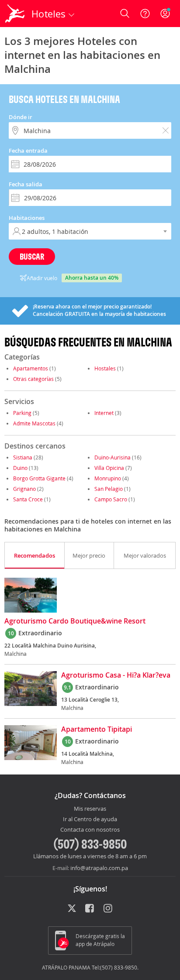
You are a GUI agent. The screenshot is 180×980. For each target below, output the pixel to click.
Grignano (24, 488)
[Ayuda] (145, 13)
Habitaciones (27, 218)
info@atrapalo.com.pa (99, 868)
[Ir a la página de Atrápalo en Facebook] (90, 909)
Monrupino (107, 478)
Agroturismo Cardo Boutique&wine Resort (74, 621)
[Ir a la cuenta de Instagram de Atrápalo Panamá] (109, 909)
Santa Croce (28, 499)
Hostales (105, 368)
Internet (104, 412)
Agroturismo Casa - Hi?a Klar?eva (115, 675)
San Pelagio (108, 488)
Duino (20, 467)
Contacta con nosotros (90, 829)
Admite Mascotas (34, 423)
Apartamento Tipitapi (96, 729)
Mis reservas (90, 808)
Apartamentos (30, 368)
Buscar (32, 256)
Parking (22, 412)
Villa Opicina (109, 467)
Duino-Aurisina (112, 457)
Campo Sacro (110, 499)
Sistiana (22, 457)
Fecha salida (25, 184)
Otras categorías (33, 378)
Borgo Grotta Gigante (39, 478)
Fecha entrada (28, 150)
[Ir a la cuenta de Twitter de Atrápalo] (72, 909)
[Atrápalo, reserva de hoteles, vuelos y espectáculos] (14, 13)
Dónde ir (20, 117)
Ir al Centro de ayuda (90, 819)
